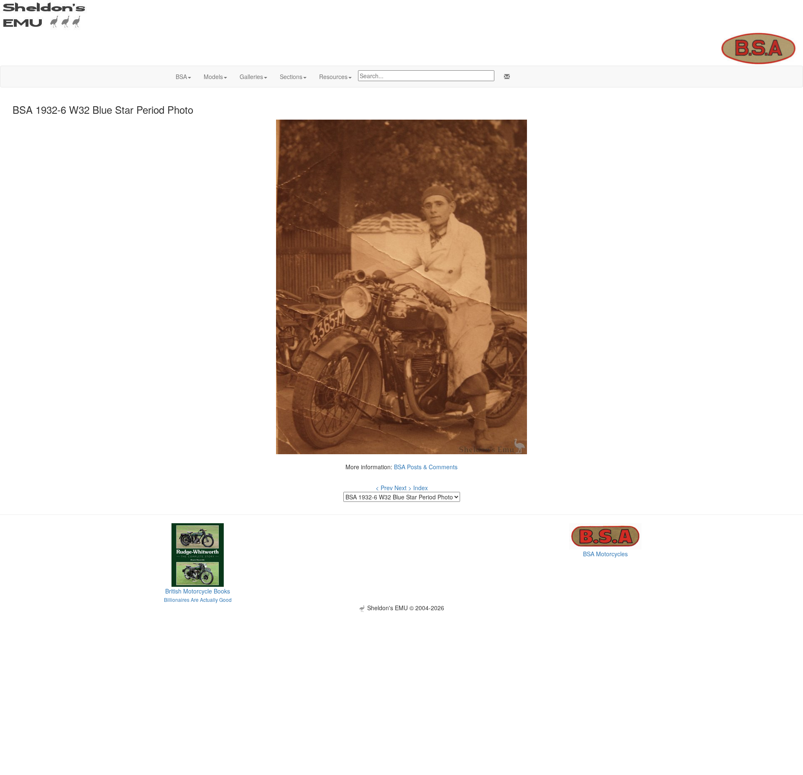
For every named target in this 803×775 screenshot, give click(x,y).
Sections (291, 76)
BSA (181, 76)
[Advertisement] (401, 670)
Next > (403, 487)
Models (213, 76)
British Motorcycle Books (197, 591)
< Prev (384, 487)
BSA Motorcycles (605, 554)
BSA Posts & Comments (426, 467)
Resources (333, 76)
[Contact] (505, 76)
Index (420, 487)
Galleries (251, 76)
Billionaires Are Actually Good (198, 599)
